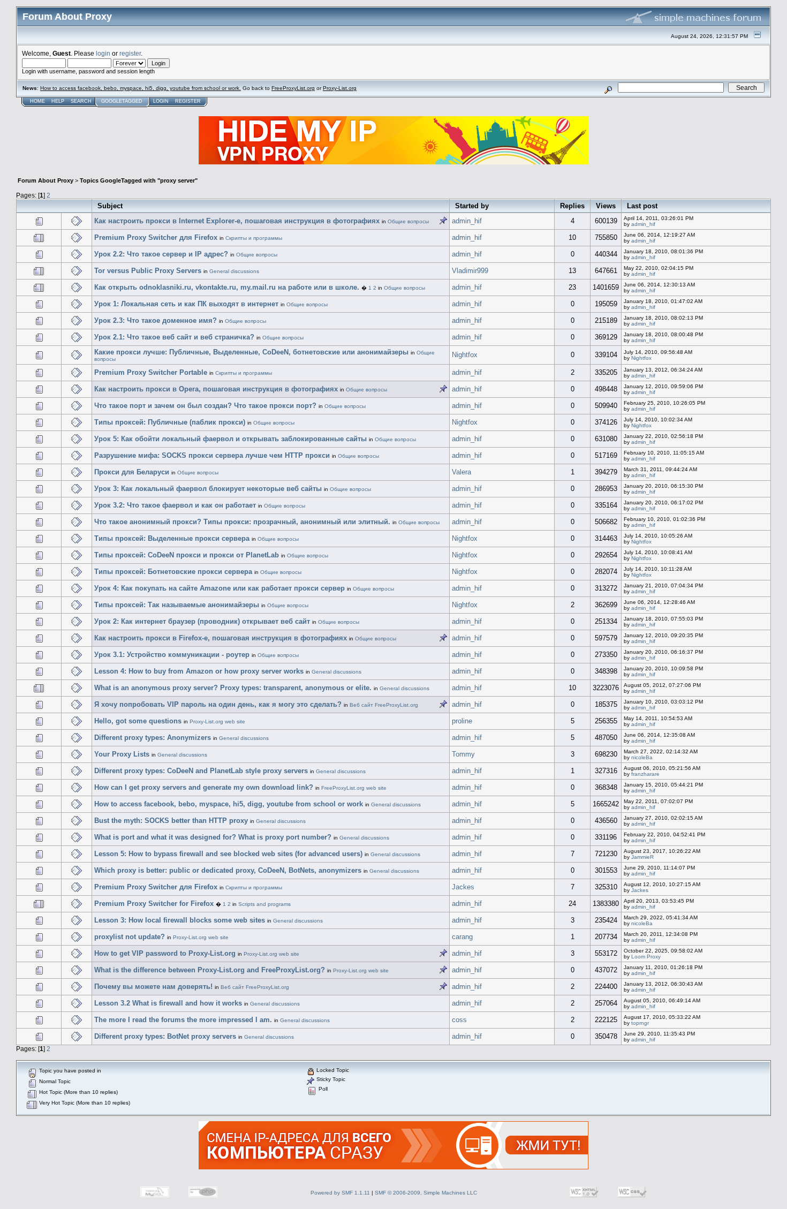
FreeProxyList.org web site (354, 788)
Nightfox (465, 355)
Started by (472, 206)
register (130, 53)
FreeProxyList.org (293, 88)
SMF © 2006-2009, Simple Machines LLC (426, 1193)
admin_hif (467, 221)
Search (81, 101)
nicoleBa (642, 757)
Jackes (463, 887)
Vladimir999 (470, 271)
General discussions (234, 271)
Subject (110, 206)
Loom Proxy (646, 956)
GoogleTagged (121, 101)
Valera (461, 472)
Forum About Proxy (45, 180)
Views (606, 206)
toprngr (640, 1023)
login (103, 53)
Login (161, 101)
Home (37, 101)
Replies (572, 206)
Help (57, 101)
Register (188, 101)
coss (459, 1020)
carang (462, 937)
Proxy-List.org (340, 88)
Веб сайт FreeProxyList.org (384, 705)
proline (462, 721)
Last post (642, 206)
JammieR (642, 857)
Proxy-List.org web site (217, 721)
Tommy (463, 754)
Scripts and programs (264, 904)
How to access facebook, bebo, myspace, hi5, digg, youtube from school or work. (140, 88)
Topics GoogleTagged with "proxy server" (139, 180)
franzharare (645, 774)
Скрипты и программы (253, 238)
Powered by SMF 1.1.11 (340, 1193)
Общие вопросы (408, 221)
